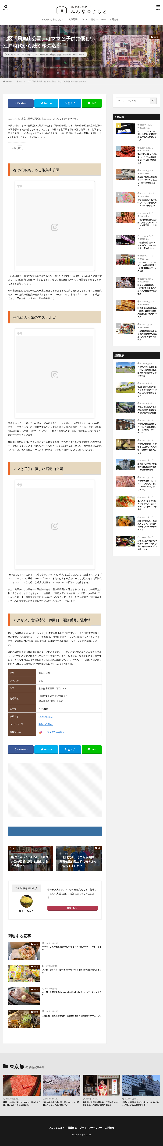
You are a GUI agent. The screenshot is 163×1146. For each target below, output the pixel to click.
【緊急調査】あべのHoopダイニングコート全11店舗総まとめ (147, 245)
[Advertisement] (55, 790)
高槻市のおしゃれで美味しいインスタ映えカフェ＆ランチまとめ (147, 203)
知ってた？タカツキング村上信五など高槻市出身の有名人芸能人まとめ (147, 135)
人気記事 (73, 19)
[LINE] (92, 103)
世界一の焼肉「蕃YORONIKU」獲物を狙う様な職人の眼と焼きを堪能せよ (21, 1103)
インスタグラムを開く (54, 732)
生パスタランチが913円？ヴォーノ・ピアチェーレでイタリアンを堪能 (147, 505)
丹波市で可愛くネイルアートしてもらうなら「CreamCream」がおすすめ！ (147, 485)
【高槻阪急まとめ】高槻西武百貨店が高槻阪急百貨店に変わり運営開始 (147, 335)
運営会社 (72, 1127)
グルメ (84, 19)
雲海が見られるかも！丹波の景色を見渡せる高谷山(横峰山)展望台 (147, 410)
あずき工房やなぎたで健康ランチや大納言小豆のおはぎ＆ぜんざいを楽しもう (147, 544)
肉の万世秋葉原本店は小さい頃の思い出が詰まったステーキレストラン (71, 993)
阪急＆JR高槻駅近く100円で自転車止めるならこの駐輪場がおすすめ (147, 289)
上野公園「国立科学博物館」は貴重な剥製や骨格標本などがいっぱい (71, 1016)
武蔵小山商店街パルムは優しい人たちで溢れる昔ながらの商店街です (140, 1103)
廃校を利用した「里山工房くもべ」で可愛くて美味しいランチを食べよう (147, 525)
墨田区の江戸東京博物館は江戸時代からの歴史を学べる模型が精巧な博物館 (101, 1103)
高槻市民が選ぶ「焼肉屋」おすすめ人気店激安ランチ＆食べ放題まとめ (147, 158)
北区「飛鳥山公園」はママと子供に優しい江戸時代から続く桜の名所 (56, 81)
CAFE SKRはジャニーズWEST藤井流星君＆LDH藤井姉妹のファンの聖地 (147, 266)
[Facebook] (21, 103)
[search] (153, 101)
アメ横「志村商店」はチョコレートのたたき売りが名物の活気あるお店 (71, 971)
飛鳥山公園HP (46, 724)
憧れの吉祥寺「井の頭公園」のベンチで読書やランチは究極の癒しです (61, 1103)
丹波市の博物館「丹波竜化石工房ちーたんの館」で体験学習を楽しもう (147, 448)
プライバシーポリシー (91, 1127)
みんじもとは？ (56, 1127)
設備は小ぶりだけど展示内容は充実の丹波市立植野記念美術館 (147, 467)
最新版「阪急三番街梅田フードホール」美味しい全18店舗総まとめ (147, 181)
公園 (54, 54)
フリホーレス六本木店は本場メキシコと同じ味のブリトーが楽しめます (71, 948)
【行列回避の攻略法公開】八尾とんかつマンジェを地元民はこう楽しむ (147, 223)
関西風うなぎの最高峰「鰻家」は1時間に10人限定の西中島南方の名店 (147, 312)
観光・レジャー (98, 19)
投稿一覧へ (72, 908)
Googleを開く (46, 716)
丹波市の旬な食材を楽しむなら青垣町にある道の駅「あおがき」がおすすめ (147, 371)
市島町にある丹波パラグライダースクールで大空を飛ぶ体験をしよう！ (147, 391)
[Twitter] (46, 103)
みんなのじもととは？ (53, 19)
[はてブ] (70, 103)
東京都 (45, 54)
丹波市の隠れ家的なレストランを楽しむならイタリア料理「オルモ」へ (147, 428)
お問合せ (113, 19)
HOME (9, 81)
